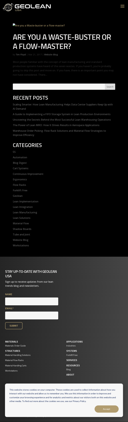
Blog (68, 369)
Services (71, 360)
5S (14, 152)
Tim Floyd (21, 54)
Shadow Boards (22, 229)
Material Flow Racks (14, 360)
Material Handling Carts (16, 365)
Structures (12, 351)
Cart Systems (20, 168)
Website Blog (51, 54)
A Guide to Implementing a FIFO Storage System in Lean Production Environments (62, 114)
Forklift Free (20, 190)
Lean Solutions (21, 218)
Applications (74, 341)
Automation (20, 157)
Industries (71, 345)
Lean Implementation (25, 201)
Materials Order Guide (15, 345)
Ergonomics (20, 179)
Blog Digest (20, 163)
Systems (71, 351)
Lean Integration (23, 207)
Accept (106, 409)
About (70, 374)
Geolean (18, 196)
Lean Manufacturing (25, 212)
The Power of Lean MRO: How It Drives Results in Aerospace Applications (56, 125)
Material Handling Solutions (18, 355)
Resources (73, 365)
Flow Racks (19, 185)
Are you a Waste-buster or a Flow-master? (62, 41)
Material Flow (21, 223)
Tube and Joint (21, 234)
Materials (11, 341)
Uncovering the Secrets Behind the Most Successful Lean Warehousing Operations (62, 119)
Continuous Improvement (28, 174)
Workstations (21, 245)
